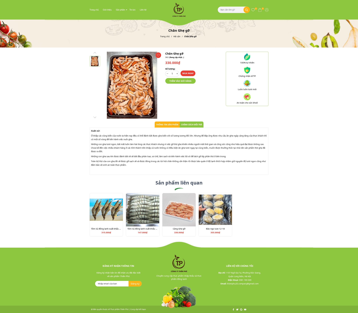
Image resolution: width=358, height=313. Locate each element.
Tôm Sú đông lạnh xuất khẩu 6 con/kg (106, 228)
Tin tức (132, 10)
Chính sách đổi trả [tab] (191, 124)
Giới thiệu (107, 10)
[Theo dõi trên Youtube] (245, 309)
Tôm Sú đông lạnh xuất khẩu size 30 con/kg (142, 228)
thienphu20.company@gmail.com (243, 283)
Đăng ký (135, 283)
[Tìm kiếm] (246, 10)
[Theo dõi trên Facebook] (233, 309)
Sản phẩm (120, 10)
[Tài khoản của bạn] (266, 10)
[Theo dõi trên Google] (241, 309)
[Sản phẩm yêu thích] (253, 10)
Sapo (144, 309)
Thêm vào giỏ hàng (180, 80)
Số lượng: (170, 68)
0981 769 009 (245, 280)
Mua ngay (188, 73)
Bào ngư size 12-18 (215, 228)
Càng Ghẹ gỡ (179, 228)
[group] (131, 85)
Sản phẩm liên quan (179, 182)
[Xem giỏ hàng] (260, 10)
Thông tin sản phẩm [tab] (167, 124)
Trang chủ (94, 10)
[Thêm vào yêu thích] (158, 55)
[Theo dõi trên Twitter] (237, 309)
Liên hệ (143, 10)
